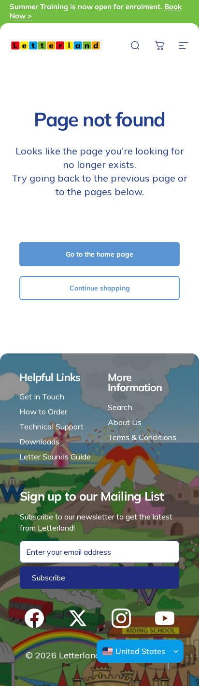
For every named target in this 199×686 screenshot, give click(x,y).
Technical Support (51, 426)
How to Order (43, 411)
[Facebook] (34, 618)
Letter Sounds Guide (55, 456)
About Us (125, 422)
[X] (77, 618)
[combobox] (133, 651)
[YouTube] (164, 618)
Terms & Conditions (142, 437)
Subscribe (48, 577)
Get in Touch (41, 396)
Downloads (39, 441)
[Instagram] (121, 618)
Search (120, 407)
